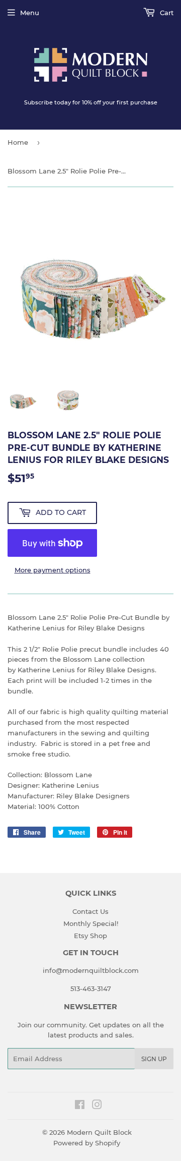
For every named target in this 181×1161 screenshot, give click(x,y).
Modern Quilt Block (99, 1132)
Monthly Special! (90, 923)
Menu (29, 13)
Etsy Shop (90, 936)
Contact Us (90, 911)
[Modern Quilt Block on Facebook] (79, 1106)
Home (18, 142)
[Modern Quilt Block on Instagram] (97, 1106)
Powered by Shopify (86, 1143)
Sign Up (154, 1059)
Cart (165, 13)
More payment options (52, 570)
